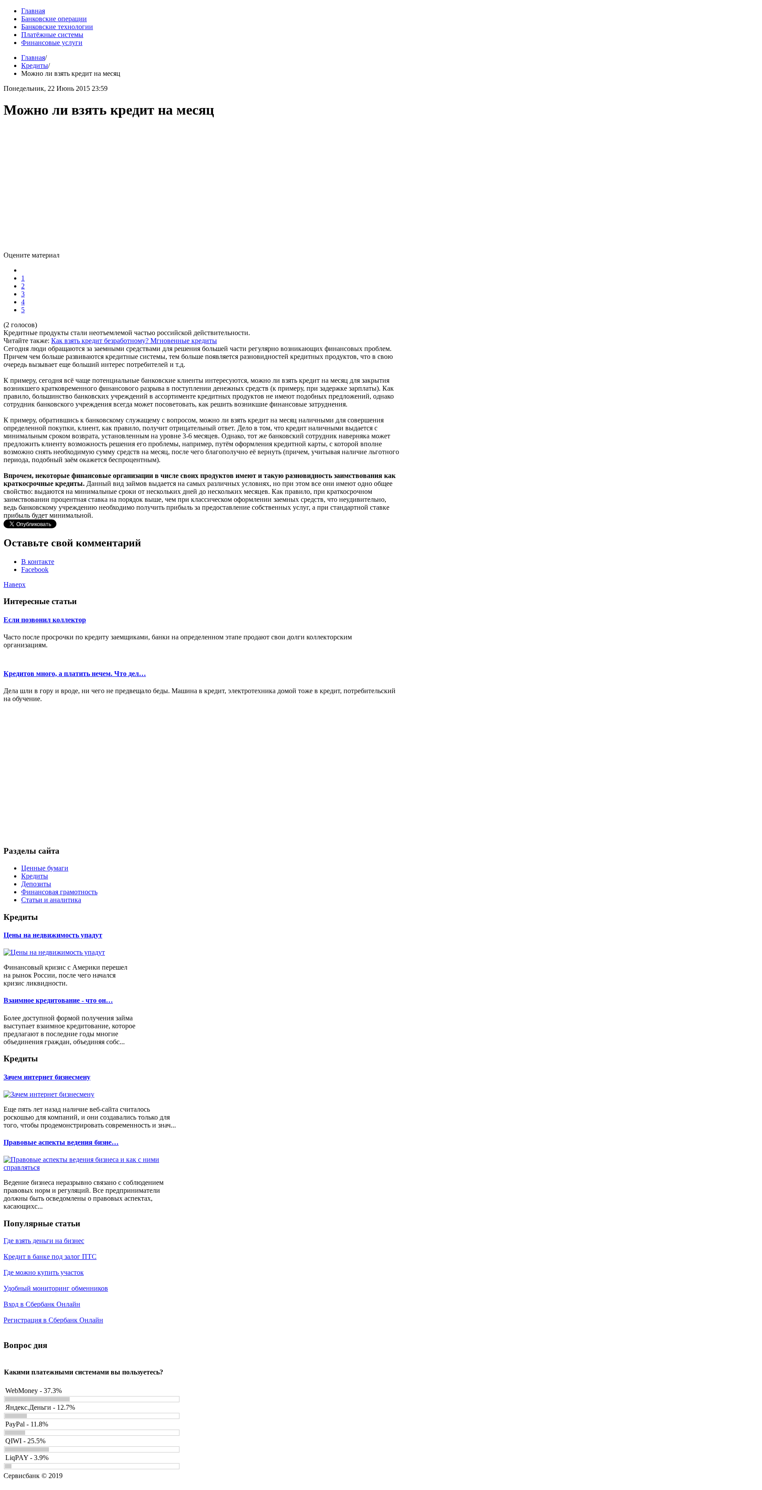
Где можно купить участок (44, 1272)
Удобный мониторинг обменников (56, 1288)
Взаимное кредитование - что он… (58, 1000)
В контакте (37, 561)
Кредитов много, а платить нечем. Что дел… (75, 673)
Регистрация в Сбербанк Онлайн (53, 1320)
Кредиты (34, 65)
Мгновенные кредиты (183, 340)
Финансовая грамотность (59, 892)
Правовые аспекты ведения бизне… (61, 1142)
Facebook (35, 569)
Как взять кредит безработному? (100, 340)
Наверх (15, 584)
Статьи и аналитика (51, 900)
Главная (33, 57)
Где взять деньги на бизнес (44, 1240)
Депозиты (36, 884)
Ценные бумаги (44, 868)
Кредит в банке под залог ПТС (50, 1256)
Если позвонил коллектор (45, 620)
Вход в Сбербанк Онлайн (42, 1304)
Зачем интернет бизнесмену (47, 1077)
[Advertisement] (202, 189)
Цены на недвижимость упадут (53, 935)
